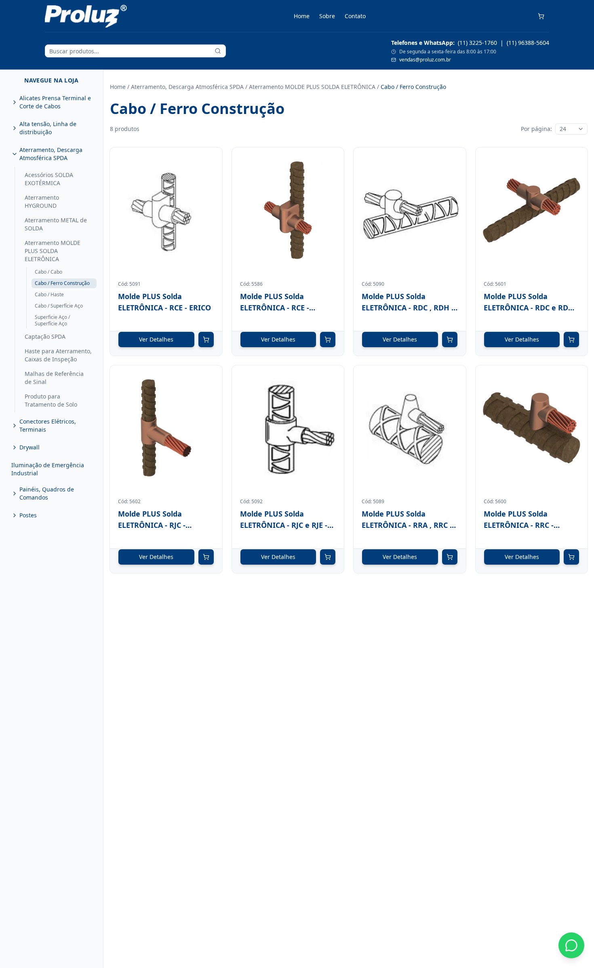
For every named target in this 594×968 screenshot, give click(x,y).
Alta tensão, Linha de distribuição (47, 128)
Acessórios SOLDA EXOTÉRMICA (49, 179)
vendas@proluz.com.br (425, 60)
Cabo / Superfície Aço (59, 305)
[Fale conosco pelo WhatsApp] (571, 945)
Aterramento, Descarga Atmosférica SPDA (50, 154)
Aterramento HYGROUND (42, 201)
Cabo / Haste (49, 294)
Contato (355, 16)
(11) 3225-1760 (477, 42)
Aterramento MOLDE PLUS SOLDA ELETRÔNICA (52, 251)
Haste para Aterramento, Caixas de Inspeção (58, 355)
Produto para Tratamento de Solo (51, 400)
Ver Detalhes (156, 339)
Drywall (29, 447)
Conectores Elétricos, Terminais (47, 425)
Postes (28, 515)
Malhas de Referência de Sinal (54, 378)
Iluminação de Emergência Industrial (47, 469)
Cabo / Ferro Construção (62, 283)
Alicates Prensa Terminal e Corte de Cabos (55, 102)
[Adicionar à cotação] (206, 339)
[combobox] (571, 129)
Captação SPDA (45, 336)
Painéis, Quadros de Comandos (46, 493)
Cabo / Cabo (48, 271)
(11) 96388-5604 (528, 42)
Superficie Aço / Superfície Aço (52, 320)
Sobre (327, 16)
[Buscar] (218, 51)
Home (302, 16)
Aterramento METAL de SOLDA (56, 224)
